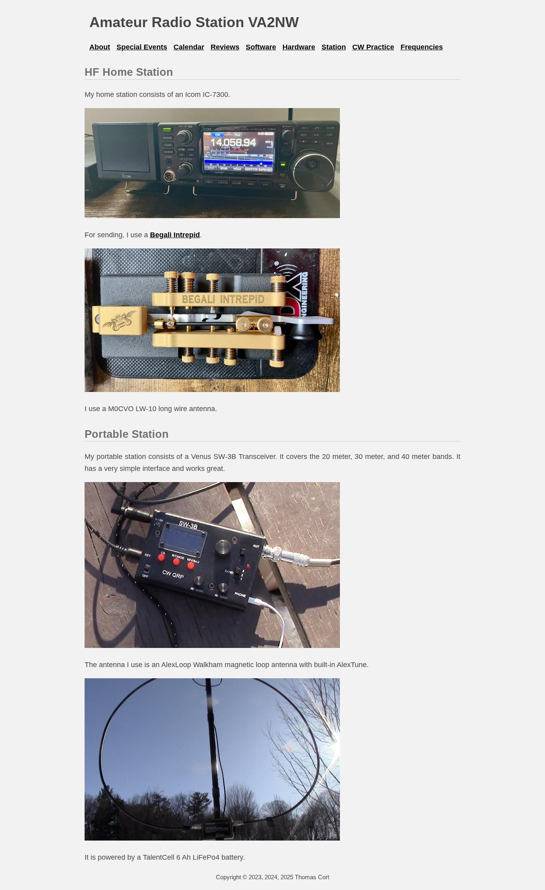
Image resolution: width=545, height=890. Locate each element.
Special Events (142, 47)
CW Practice (373, 47)
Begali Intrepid (175, 235)
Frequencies (422, 47)
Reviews (225, 47)
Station (334, 47)
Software (261, 47)
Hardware (298, 47)
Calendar (189, 47)
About (99, 47)
